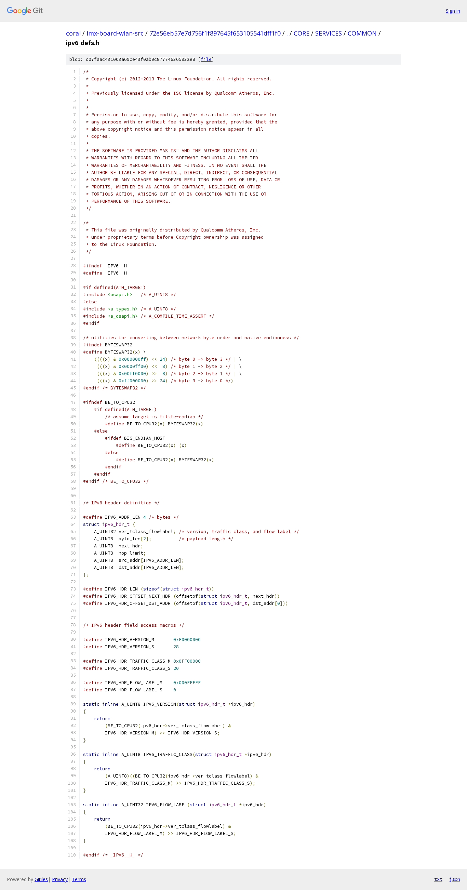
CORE (301, 33)
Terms (79, 879)
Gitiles (41, 879)
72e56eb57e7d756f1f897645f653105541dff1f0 (215, 33)
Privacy (60, 879)
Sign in (453, 11)
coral (73, 33)
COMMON (362, 33)
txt (438, 879)
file (206, 59)
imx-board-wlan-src (115, 33)
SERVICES (328, 33)
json (454, 879)
